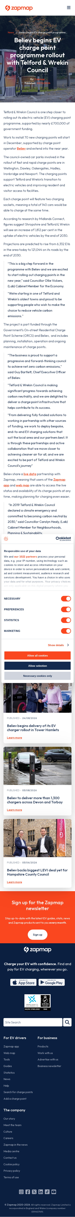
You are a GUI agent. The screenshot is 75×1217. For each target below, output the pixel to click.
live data (30, 474)
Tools (6, 1059)
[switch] (66, 609)
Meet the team (12, 1125)
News (11, 32)
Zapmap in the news (15, 1144)
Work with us (45, 1053)
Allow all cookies (37, 655)
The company (14, 1110)
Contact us (10, 1157)
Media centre (11, 1151)
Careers (8, 1138)
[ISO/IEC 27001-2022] (37, 1002)
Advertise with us (48, 1059)
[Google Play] (52, 982)
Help (6, 1085)
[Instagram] (21, 1192)
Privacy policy (11, 1170)
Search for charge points (18, 1092)
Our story (9, 1118)
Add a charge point (14, 1098)
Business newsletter (49, 1066)
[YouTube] (53, 1192)
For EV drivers (14, 1038)
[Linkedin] (40, 1192)
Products (43, 1046)
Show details (56, 644)
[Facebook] (27, 1192)
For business (47, 1038)
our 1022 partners (25, 556)
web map (22, 485)
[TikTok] (47, 1192)
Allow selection (37, 665)
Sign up (37, 934)
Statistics (9, 1072)
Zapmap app (11, 1046)
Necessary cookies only (37, 675)
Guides (7, 1066)
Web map (9, 1053)
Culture (7, 1131)
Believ (21, 148)
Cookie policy (11, 1164)
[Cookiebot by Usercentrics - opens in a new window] (55, 539)
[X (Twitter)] (34, 1192)
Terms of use (11, 1177)
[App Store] (23, 982)
